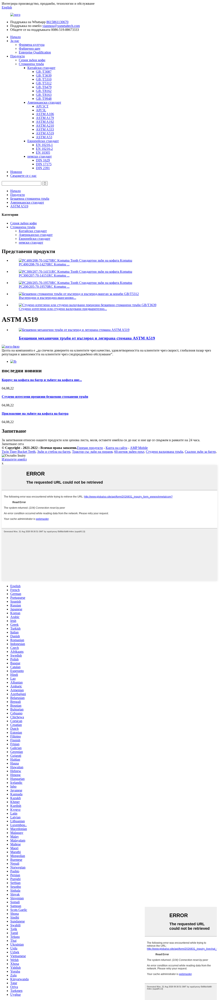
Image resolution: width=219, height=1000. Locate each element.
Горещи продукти (90, 448)
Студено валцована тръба (164, 451)
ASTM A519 (45, 133)
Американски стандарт (44, 102)
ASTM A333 (45, 129)
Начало (15, 37)
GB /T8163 (44, 95)
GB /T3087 (44, 71)
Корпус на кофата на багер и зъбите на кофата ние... (42, 380)
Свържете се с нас (23, 175)
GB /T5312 (44, 83)
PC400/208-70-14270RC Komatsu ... (44, 264)
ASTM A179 (45, 118)
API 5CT (42, 106)
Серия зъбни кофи (32, 60)
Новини (16, 172)
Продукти (17, 56)
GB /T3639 (44, 75)
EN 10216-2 (44, 149)
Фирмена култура (31, 44)
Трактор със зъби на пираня (92, 451)
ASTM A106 (45, 114)
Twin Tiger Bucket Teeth (19, 451)
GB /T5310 (44, 79)
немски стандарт (39, 156)
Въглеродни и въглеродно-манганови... (47, 298)
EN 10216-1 (44, 145)
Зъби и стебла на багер (53, 451)
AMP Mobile (139, 448)
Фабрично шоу (29, 48)
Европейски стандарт (43, 141)
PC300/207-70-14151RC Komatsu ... (44, 275)
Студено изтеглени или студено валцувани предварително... (63, 309)
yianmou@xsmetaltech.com (61, 26)
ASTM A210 (45, 125)
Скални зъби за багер (200, 451)
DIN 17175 (44, 164)
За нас (14, 41)
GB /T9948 (44, 98)
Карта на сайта (116, 448)
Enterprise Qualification (35, 52)
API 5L (41, 110)
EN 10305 (43, 152)
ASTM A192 (45, 122)
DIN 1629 (43, 160)
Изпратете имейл (14, 459)
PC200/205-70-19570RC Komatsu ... (44, 286)
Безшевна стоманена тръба (29, 198)
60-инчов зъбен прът (129, 451)
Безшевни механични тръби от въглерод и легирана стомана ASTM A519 (87, 338)
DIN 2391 (43, 168)
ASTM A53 (44, 137)
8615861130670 (57, 22)
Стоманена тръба (31, 64)
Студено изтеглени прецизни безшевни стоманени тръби (45, 396)
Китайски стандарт (41, 68)
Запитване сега (13, 444)
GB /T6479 (44, 87)
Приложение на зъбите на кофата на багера (35, 413)
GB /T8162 (44, 91)
